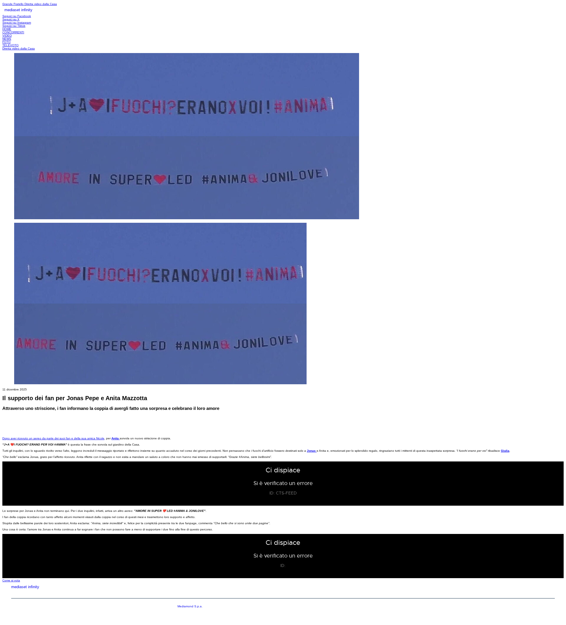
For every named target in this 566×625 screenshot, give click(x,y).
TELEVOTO (10, 45)
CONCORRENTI (13, 32)
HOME (6, 29)
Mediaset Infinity (444, 594)
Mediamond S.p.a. (190, 606)
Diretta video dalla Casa (40, 4)
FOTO (6, 42)
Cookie (548, 594)
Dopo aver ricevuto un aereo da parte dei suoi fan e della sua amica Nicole (53, 438)
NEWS (6, 38)
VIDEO (7, 35)
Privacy (519, 594)
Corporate (486, 594)
